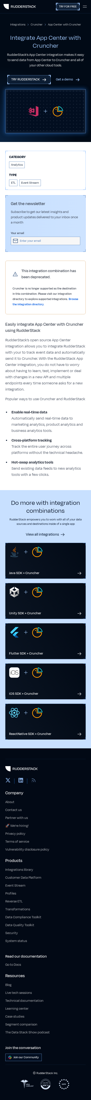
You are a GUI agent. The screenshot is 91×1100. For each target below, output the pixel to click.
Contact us (13, 810)
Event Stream (15, 885)
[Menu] (84, 6)
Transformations (17, 909)
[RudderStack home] (20, 6)
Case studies (14, 1016)
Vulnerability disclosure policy (27, 849)
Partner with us (16, 818)
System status (16, 941)
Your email (17, 233)
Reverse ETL (14, 901)
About (9, 802)
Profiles (10, 893)
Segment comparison (21, 1024)
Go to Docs (13, 964)
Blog (8, 985)
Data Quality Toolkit (19, 925)
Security (11, 933)
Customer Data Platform (23, 877)
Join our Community (26, 1057)
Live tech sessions (18, 993)
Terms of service (17, 841)
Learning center (16, 1008)
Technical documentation (24, 1000)
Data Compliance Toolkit (23, 917)
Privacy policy (15, 833)
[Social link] (8, 781)
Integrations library (19, 869)
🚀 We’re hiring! (17, 826)
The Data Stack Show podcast (27, 1032)
